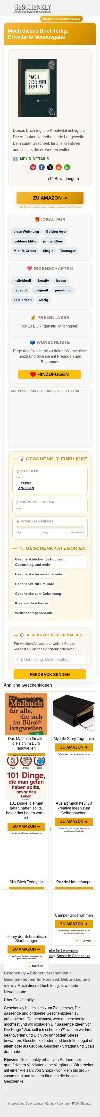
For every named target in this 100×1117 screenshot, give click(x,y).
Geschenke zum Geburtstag (38, 594)
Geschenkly (15, 973)
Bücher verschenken (49, 973)
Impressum (15, 1103)
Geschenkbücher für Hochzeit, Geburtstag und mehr (40, 562)
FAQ (75, 1103)
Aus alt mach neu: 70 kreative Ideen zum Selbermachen (74, 808)
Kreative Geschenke (31, 603)
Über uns (63, 1103)
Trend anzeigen (26, 486)
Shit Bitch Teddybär (26, 882)
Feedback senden (50, 675)
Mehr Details (31, 159)
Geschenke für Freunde (34, 584)
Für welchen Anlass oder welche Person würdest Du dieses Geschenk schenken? (45, 646)
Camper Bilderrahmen (74, 915)
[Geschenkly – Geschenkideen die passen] (32, 8)
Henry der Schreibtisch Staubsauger (26, 938)
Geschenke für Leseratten (57, 951)
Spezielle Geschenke (73, 956)
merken (35, 966)
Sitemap (85, 1103)
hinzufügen (53, 374)
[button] (33, 167)
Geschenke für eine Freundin (39, 574)
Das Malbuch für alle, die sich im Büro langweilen (26, 744)
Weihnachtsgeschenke (34, 613)
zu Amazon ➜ (50, 198)
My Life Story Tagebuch (74, 739)
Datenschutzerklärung (40, 1103)
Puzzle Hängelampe (74, 882)
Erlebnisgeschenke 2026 (61, 18)
